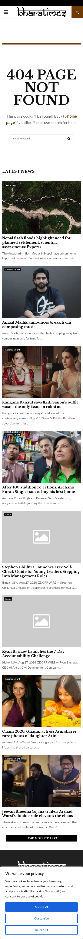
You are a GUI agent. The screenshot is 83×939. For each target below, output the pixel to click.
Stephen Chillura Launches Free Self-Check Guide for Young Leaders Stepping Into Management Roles (41, 571)
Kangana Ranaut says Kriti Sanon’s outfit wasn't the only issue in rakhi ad (40, 404)
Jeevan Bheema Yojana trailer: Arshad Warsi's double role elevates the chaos (37, 813)
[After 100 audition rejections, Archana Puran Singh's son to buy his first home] (41, 457)
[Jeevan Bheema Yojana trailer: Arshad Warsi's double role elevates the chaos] (41, 781)
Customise (41, 918)
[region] (41, 903)
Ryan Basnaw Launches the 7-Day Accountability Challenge (33, 653)
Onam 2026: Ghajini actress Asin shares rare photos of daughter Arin (39, 733)
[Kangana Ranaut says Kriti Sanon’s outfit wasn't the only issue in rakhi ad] (41, 372)
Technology (10, 185)
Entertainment (12, 269)
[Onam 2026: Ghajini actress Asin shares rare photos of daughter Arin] (41, 701)
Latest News (18, 171)
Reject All (41, 930)
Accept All (42, 907)
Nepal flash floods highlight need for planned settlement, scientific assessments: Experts (36, 242)
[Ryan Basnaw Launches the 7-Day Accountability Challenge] (41, 621)
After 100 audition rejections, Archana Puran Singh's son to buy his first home (38, 489)
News (8, 514)
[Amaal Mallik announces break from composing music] (41, 292)
